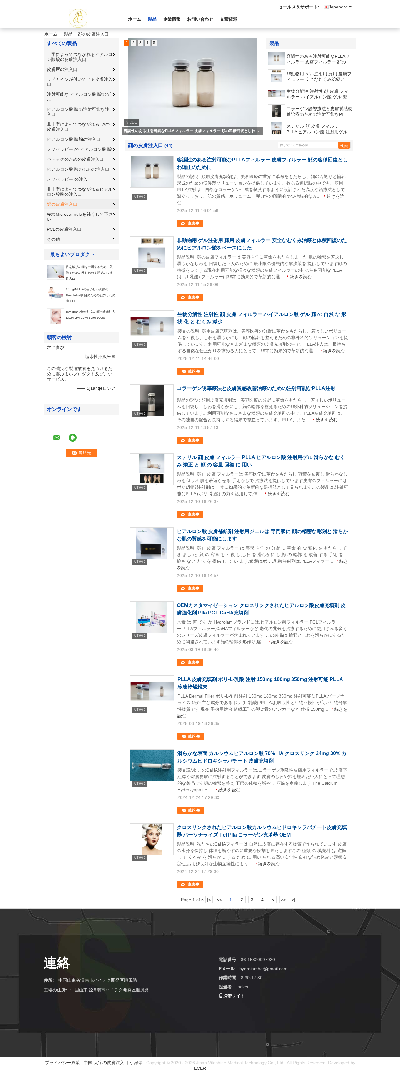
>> (283, 899)
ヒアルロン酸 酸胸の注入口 (74, 139)
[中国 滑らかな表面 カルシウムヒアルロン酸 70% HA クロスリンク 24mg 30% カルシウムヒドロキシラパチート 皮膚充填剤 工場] (152, 765)
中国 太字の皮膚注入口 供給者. (115, 1062)
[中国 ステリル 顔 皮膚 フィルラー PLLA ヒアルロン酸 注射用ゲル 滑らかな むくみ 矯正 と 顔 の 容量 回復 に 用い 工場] (152, 469)
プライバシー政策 (62, 1062)
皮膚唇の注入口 (62, 69)
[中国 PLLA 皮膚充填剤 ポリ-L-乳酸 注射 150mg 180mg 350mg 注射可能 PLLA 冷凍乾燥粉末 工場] (152, 691)
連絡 (57, 962)
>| (293, 899)
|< (209, 899)
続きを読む (301, 276)
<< (219, 899)
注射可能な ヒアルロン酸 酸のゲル (79, 97)
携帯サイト (234, 995)
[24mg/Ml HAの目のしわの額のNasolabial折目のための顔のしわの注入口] (55, 293)
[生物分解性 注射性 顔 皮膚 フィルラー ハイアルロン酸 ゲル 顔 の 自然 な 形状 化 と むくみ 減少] (277, 93)
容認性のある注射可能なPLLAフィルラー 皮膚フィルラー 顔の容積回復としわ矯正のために (193, 131)
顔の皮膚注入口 (62, 204)
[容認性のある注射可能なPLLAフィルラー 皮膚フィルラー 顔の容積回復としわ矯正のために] (276, 58)
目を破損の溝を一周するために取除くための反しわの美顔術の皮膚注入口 (89, 272)
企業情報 (172, 19)
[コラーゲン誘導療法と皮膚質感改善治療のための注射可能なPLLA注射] (276, 110)
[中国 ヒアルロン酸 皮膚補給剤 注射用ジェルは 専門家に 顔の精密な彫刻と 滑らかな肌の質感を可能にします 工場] (152, 543)
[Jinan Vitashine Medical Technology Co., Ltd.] (78, 18)
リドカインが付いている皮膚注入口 (79, 82)
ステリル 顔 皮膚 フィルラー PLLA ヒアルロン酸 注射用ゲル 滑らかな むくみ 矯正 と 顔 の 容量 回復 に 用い (319, 129)
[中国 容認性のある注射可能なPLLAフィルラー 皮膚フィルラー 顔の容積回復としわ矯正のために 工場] (152, 172)
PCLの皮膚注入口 (64, 229)
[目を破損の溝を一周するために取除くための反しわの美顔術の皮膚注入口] (55, 271)
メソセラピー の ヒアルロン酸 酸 (79, 149)
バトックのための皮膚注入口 (75, 159)
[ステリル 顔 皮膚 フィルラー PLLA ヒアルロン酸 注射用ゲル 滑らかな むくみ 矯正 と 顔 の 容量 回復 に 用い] (276, 128)
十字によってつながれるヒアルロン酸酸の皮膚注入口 (79, 57)
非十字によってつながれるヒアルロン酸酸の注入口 (79, 192)
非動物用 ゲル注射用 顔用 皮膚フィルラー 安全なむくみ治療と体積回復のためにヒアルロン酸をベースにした (319, 76)
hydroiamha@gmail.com (263, 968)
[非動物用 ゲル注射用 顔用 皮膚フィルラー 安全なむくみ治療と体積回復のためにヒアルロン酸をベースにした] (276, 75)
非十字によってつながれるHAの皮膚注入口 (78, 127)
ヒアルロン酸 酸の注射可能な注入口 (78, 112)
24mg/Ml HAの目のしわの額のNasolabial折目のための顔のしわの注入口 (90, 295)
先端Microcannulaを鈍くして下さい (80, 217)
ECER (200, 1068)
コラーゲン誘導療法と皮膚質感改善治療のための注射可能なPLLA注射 (319, 111)
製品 (152, 19)
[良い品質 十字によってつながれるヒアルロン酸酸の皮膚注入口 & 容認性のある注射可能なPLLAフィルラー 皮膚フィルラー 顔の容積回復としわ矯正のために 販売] (192, 86)
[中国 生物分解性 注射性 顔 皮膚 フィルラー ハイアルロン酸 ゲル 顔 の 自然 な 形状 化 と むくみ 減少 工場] (152, 326)
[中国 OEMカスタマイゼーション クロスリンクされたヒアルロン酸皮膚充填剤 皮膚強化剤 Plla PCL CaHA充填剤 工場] (152, 617)
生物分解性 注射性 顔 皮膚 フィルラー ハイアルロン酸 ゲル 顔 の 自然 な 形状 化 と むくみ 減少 (319, 94)
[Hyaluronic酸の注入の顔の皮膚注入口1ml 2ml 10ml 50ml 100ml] (55, 315)
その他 (53, 239)
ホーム (134, 19)
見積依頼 (229, 19)
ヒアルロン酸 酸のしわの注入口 (78, 169)
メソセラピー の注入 (67, 179)
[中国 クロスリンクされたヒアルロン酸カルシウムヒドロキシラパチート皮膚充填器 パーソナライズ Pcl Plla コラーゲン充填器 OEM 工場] (152, 839)
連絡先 (193, 223)
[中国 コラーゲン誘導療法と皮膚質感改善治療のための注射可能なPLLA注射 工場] (152, 400)
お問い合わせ (200, 19)
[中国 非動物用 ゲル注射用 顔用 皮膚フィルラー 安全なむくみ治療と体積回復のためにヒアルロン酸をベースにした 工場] (152, 252)
